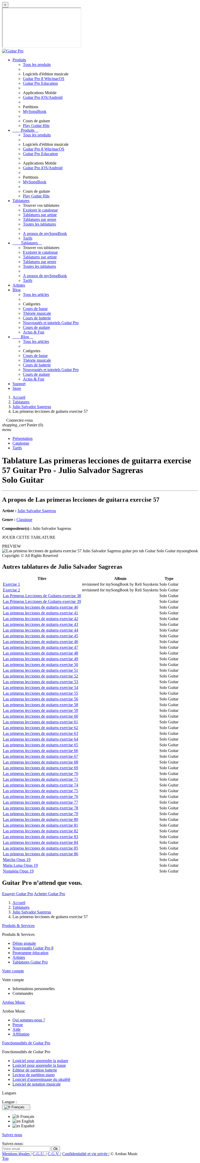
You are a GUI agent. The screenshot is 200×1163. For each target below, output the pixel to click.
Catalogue (20, 443)
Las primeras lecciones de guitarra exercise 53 (40, 682)
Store (16, 388)
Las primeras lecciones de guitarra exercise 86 (40, 854)
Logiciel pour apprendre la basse (39, 1065)
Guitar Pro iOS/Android (43, 97)
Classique (24, 519)
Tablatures (20, 200)
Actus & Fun (33, 332)
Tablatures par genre (39, 219)
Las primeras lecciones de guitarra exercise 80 (40, 819)
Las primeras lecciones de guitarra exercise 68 (40, 762)
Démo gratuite (24, 943)
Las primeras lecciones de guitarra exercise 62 (40, 727)
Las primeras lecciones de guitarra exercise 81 (40, 825)
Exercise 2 (11, 590)
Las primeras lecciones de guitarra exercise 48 (40, 653)
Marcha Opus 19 (16, 859)
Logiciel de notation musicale (36, 1084)
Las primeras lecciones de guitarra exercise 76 (40, 796)
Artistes (18, 285)
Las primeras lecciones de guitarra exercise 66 (40, 750)
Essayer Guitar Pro (17, 894)
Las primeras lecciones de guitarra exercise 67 (40, 756)
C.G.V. (54, 1154)
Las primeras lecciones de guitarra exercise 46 (40, 641)
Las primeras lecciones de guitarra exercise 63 (40, 733)
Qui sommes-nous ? (28, 1020)
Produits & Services (18, 925)
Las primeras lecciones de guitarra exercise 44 (40, 630)
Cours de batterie (37, 318)
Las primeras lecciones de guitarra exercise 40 (40, 607)
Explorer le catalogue (40, 210)
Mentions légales (16, 1154)
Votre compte (13, 971)
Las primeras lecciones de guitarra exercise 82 (40, 831)
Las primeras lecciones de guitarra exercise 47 (40, 647)
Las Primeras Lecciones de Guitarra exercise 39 (42, 601)
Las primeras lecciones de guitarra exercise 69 (40, 768)
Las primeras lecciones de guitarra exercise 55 (40, 693)
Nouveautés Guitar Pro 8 (32, 948)
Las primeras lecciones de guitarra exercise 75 (40, 791)
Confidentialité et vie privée (85, 1154)
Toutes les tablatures (39, 224)
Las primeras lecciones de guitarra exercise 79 (40, 813)
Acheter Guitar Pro (49, 894)
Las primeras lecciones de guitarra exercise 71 (40, 779)
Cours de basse (35, 308)
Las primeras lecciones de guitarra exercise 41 (40, 613)
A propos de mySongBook (45, 233)
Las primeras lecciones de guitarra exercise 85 (40, 848)
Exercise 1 (11, 584)
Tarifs (27, 238)
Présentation (22, 438)
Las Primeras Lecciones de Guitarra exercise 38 (42, 595)
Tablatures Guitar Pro (30, 962)
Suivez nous (12, 1134)
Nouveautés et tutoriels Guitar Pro (51, 322)
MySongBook (34, 111)
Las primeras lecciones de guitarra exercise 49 (40, 659)
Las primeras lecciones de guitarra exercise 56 (40, 699)
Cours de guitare (36, 327)
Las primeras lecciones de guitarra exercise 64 (40, 739)
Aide (16, 1029)
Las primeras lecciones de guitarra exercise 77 (40, 802)
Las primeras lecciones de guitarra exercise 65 (40, 745)
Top (5, 1158)
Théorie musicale (37, 313)
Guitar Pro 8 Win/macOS (43, 78)
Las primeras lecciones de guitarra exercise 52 (40, 676)
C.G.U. (39, 1154)
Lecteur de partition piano (33, 1075)
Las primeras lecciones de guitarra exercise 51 (40, 670)
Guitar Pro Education (40, 83)
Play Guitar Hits (36, 125)
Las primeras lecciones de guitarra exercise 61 (40, 722)
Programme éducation (30, 952)
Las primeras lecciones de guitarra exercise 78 (40, 808)
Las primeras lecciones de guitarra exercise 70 (40, 773)
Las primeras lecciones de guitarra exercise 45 (40, 636)
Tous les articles (36, 294)
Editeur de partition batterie (34, 1070)
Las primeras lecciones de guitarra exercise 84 (40, 842)
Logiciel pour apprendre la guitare (40, 1060)
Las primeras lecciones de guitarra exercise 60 (40, 716)
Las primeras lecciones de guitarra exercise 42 (40, 618)
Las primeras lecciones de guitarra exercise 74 (40, 785)
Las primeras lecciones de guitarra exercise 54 (40, 687)
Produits (19, 60)
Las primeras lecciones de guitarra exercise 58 (40, 704)
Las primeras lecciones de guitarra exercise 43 (40, 624)
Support (19, 383)
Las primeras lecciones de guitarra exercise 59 (40, 710)
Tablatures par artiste (40, 215)
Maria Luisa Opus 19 (20, 865)
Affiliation (20, 1034)
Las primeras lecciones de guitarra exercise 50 (40, 664)
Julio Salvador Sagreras (36, 510)
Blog (16, 290)
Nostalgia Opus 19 (18, 871)
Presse (17, 1024)
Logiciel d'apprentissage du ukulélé (41, 1079)
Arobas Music (13, 1002)
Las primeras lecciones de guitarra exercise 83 (40, 836)
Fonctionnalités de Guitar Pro (26, 1043)
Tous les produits (37, 64)
